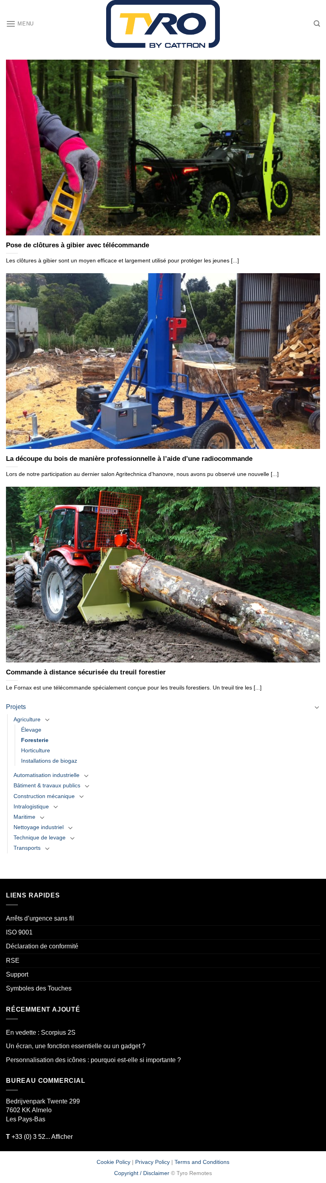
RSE (12, 960)
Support (17, 974)
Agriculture (27, 719)
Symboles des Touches (39, 988)
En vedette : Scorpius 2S (41, 1032)
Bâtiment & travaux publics (47, 785)
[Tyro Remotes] (163, 24)
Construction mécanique (44, 796)
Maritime (24, 817)
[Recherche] (317, 23)
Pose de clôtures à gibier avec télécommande (77, 245)
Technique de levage (40, 837)
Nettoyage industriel (39, 827)
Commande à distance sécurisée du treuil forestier (86, 672)
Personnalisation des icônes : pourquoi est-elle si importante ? (93, 1060)
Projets (16, 706)
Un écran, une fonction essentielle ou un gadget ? (76, 1046)
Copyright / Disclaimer (141, 1173)
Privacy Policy (152, 1162)
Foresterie (35, 740)
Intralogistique (31, 806)
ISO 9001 (19, 932)
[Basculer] (317, 707)
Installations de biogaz (49, 761)
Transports (27, 848)
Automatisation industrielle (47, 775)
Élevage (31, 730)
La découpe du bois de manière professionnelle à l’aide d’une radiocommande (129, 458)
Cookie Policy (113, 1162)
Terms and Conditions (202, 1162)
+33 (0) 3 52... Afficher (39, 1136)
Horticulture (35, 750)
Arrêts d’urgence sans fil (40, 918)
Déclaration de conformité (42, 946)
